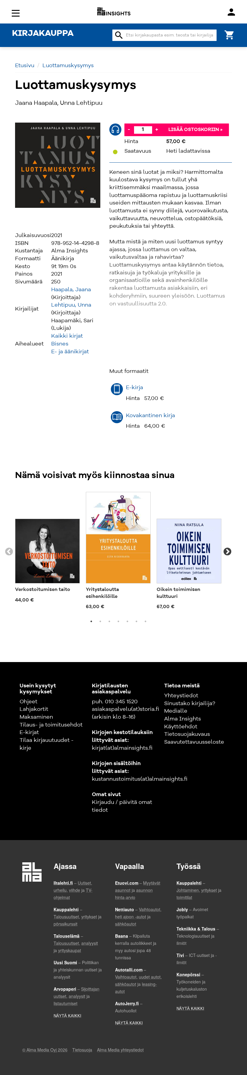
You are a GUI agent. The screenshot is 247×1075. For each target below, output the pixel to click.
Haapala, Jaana (71, 289)
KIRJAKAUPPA (42, 34)
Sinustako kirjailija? (189, 703)
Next (227, 551)
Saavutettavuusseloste (194, 742)
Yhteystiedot (181, 695)
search (119, 35)
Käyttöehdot (180, 727)
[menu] (16, 13)
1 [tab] (91, 621)
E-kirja (134, 387)
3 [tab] (109, 621)
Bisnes (59, 344)
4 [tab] (118, 621)
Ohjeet (28, 702)
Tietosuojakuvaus (187, 734)
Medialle (175, 711)
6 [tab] (136, 621)
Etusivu (24, 65)
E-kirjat (29, 732)
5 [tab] (127, 621)
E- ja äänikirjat (70, 352)
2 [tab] (100, 621)
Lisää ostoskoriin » (195, 129)
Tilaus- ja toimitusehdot (51, 725)
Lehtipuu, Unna (71, 305)
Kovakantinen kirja (150, 415)
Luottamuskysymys (68, 65)
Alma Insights (182, 719)
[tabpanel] (47, 548)
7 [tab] (145, 621)
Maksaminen (36, 717)
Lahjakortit (34, 709)
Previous (9, 551)
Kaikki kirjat (67, 336)
